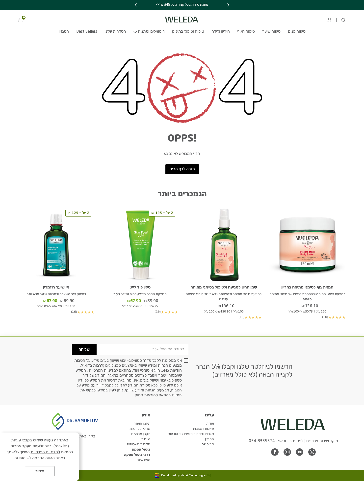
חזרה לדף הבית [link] (182, 169)
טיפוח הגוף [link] (246, 32)
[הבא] (136, 4)
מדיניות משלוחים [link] (138, 444)
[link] (22, 20)
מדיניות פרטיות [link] (140, 429)
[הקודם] (228, 4)
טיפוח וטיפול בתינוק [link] (188, 32)
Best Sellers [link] (86, 32)
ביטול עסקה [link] (141, 449)
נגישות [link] (145, 439)
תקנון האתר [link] (142, 423)
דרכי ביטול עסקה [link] (137, 455)
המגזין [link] (64, 32)
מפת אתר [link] (143, 460)
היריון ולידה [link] (220, 32)
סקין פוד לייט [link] (140, 287)
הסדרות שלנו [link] (115, 32)
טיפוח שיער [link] (271, 32)
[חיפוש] (343, 20)
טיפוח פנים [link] (297, 32)
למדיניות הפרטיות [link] (103, 371)
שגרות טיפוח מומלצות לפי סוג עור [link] (191, 434)
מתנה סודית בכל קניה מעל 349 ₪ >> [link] (182, 4)
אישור (39, 471)
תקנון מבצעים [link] (140, 434)
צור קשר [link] (208, 444)
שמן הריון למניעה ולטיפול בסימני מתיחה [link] (223, 287)
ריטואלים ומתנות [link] (151, 32)
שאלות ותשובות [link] (203, 429)
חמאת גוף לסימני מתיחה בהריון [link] (307, 287)
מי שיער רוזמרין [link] (56, 287)
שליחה (84, 350)
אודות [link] (210, 423)
